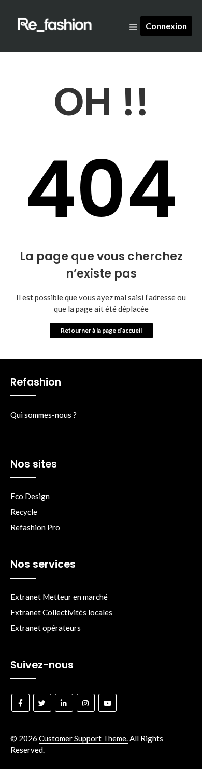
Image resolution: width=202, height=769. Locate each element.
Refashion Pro (35, 527)
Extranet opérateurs (45, 628)
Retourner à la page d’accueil (101, 330)
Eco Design (30, 496)
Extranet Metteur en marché (59, 596)
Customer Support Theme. (83, 738)
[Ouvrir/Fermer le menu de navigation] (133, 27)
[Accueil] (54, 34)
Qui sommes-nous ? (43, 414)
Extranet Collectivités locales (61, 612)
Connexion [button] (166, 26)
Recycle (23, 511)
